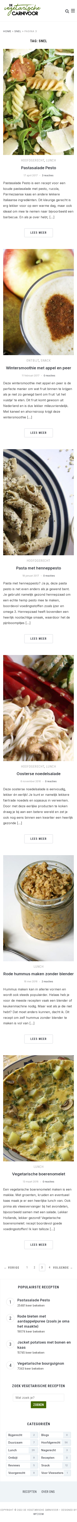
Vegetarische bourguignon (40, 1363)
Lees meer (38, 232)
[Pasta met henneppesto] (38, 452)
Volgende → (63, 1267)
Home (7, 31)
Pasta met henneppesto (38, 568)
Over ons (48, 1492)
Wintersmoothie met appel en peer (38, 368)
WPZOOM (38, 1514)
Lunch (51, 160)
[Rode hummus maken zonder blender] (38, 857)
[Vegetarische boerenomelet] (38, 1058)
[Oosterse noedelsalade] (38, 657)
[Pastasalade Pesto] (38, 51)
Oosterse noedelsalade (39, 773)
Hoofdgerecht (32, 160)
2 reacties (47, 981)
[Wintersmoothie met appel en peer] (38, 251)
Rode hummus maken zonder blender (38, 973)
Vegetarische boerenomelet (38, 1174)
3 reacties (48, 175)
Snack (46, 360)
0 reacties (49, 375)
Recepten (30, 1492)
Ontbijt (32, 360)
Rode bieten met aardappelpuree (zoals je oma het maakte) (43, 1321)
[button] (73, 10)
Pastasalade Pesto (38, 167)
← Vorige (11, 1267)
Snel (17, 31)
